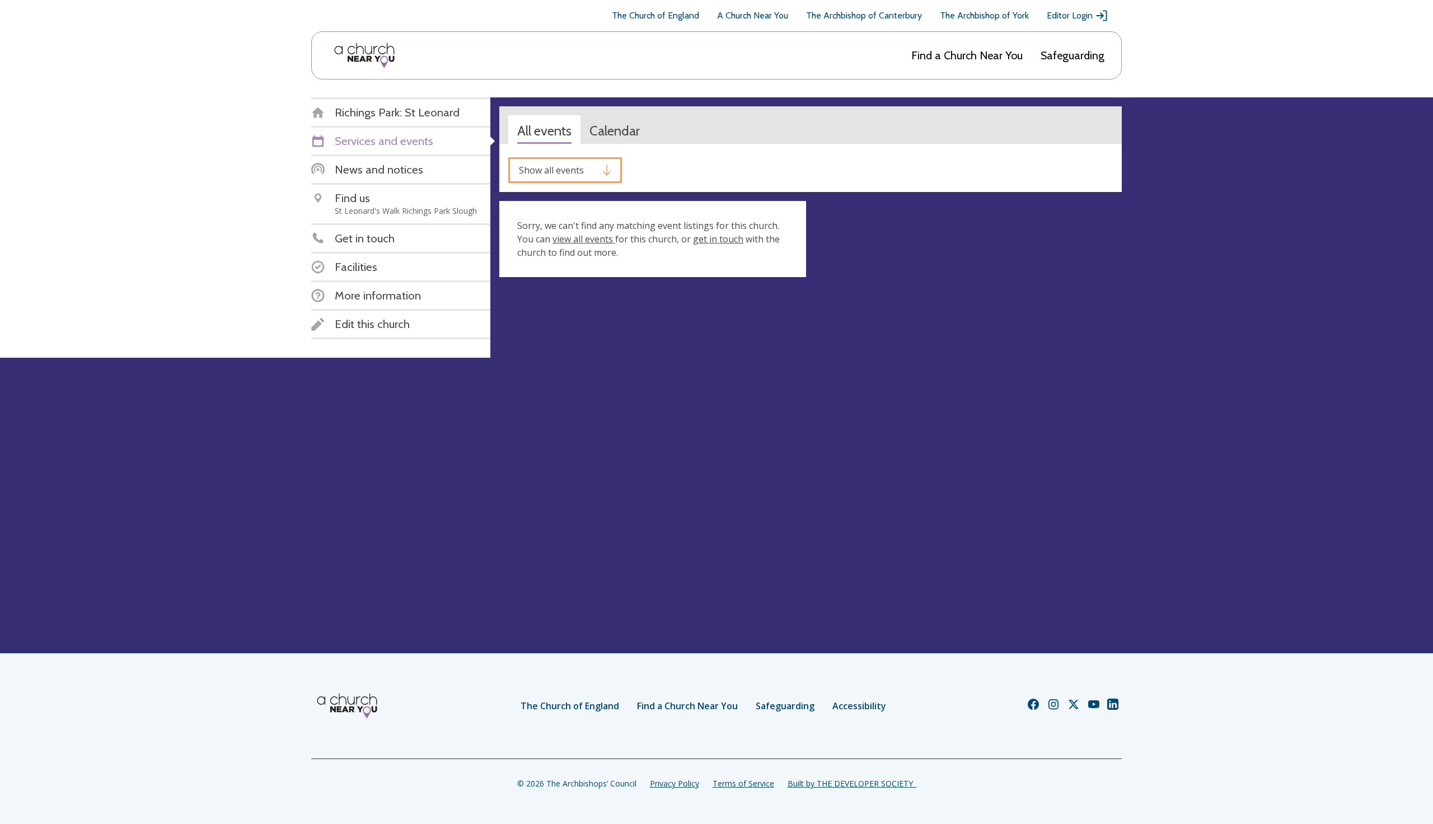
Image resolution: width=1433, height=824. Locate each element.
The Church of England (655, 15)
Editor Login (1070, 15)
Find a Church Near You (967, 55)
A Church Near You (752, 15)
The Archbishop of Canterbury (864, 15)
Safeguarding (1072, 55)
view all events (583, 239)
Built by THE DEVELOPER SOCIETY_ (852, 783)
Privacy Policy (674, 783)
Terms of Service (743, 783)
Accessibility (859, 706)
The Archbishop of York (984, 15)
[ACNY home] (364, 55)
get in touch (718, 239)
